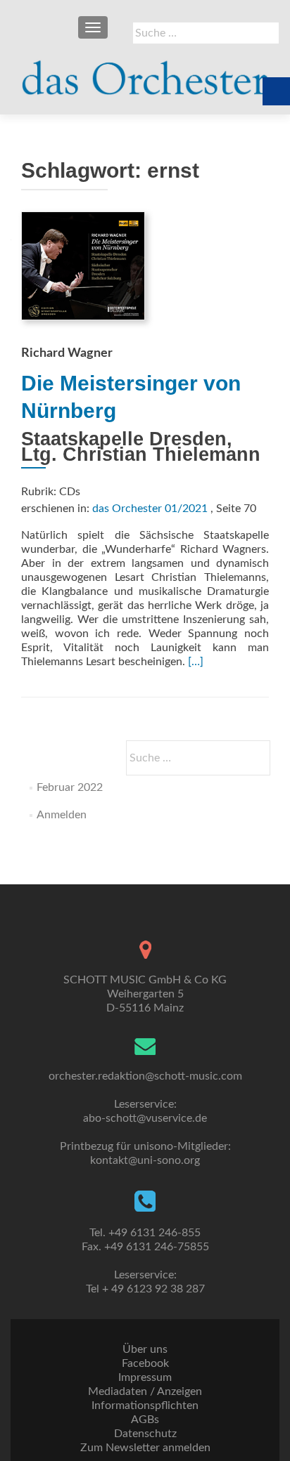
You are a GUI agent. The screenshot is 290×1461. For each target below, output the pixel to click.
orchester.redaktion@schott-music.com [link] (145, 1076)
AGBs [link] (145, 1419)
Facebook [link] (145, 1363)
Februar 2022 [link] (70, 787)
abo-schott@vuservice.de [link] (145, 1118)
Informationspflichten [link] (145, 1405)
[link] (145, 71)
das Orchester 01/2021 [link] (150, 508)
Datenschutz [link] (145, 1433)
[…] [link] (195, 661)
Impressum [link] (145, 1377)
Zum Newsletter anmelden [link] (145, 1447)
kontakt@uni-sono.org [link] (145, 1160)
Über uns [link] (145, 1349)
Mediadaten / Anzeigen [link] (145, 1391)
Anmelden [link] (62, 814)
